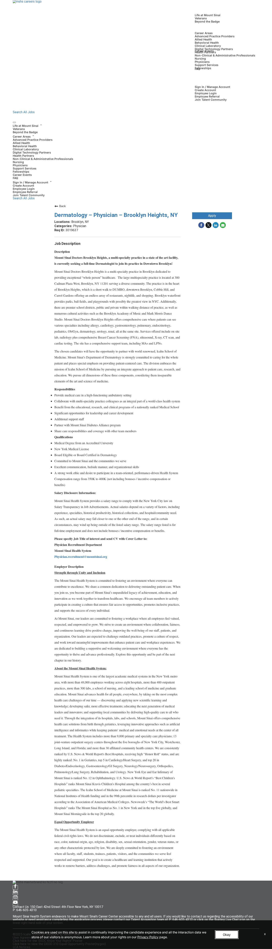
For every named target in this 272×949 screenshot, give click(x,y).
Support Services (206, 65)
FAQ (197, 69)
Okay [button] (227, 935)
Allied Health (203, 39)
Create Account (205, 90)
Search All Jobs (24, 112)
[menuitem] (136, 128)
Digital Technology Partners (214, 49)
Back (62, 206)
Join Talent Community (211, 99)
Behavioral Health (207, 42)
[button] (136, 125)
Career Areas (204, 33)
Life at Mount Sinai (207, 15)
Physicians (202, 61)
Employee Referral (207, 96)
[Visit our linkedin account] (15, 893)
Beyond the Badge (207, 21)
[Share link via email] (222, 225)
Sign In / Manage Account (212, 87)
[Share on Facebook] (201, 225)
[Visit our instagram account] (15, 898)
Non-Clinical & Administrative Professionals (225, 55)
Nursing (200, 58)
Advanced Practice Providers (215, 36)
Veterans (201, 18)
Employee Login (206, 93)
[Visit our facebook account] (15, 887)
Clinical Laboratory (208, 45)
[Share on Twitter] (208, 225)
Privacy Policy (148, 937)
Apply (212, 216)
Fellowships (203, 68)
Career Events (204, 51)
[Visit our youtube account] (15, 904)
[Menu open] (14, 122)
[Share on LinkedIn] (215, 225)
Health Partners (23, 155)
